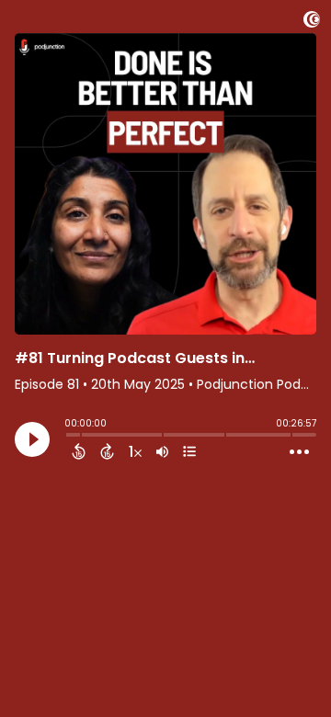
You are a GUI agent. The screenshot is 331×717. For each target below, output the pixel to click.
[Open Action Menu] (299, 452)
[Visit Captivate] (311, 22)
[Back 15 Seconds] (78, 451)
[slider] (69, 436)
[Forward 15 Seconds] (107, 451)
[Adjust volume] (162, 451)
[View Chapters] (189, 451)
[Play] (32, 439)
